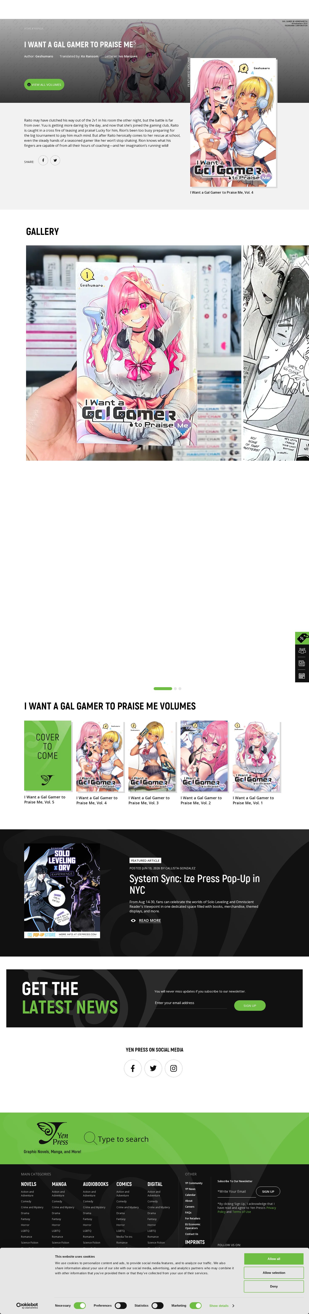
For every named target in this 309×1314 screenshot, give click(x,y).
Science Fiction (29, 1242)
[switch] (121, 1305)
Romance (26, 1237)
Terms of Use (241, 1212)
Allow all (274, 1259)
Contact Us (191, 1234)
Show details (218, 1305)
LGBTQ (25, 1231)
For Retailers (192, 1218)
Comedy (26, 1201)
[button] (163, 688)
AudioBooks (95, 1184)
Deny (274, 1286)
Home (27, 28)
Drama (25, 1213)
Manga (38, 28)
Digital (155, 1184)
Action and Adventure (27, 1193)
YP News (190, 1189)
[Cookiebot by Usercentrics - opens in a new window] (27, 1306)
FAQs (188, 1212)
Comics (124, 1184)
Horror (25, 1225)
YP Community (193, 1183)
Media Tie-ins (124, 1237)
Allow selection (274, 1272)
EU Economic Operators (192, 1226)
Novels (28, 1184)
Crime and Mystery (32, 1207)
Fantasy (25, 1219)
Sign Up (268, 1191)
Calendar (190, 1195)
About (189, 1201)
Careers (189, 1206)
